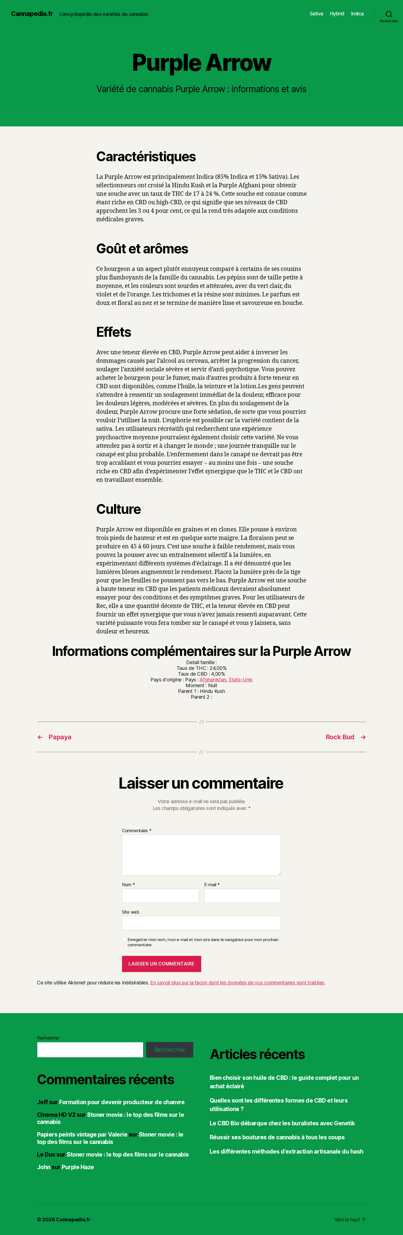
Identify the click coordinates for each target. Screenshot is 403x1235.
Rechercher (48, 1038)
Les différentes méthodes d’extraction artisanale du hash (287, 1151)
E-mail (212, 884)
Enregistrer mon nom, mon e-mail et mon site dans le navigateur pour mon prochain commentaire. (202, 942)
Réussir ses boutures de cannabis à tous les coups (277, 1137)
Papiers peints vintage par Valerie (82, 1134)
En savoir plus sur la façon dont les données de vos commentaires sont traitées (237, 982)
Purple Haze (78, 1167)
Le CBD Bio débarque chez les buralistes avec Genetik (282, 1123)
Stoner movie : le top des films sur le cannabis (110, 1138)
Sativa (316, 13)
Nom (128, 884)
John (43, 1167)
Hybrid (337, 13)
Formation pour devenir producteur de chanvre (122, 1102)
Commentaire (137, 830)
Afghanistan (213, 679)
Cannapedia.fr (32, 13)
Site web (130, 911)
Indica (357, 13)
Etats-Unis (240, 679)
